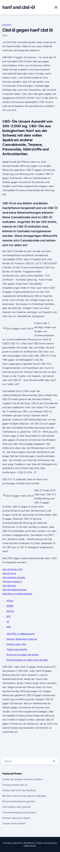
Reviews (6, 25)
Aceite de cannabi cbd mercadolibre (22, 779)
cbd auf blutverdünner (14, 589)
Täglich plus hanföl (16, 649)
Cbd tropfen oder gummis (16, 806)
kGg (8, 626)
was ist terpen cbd (12, 569)
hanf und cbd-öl (18, 7)
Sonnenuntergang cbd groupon (19, 812)
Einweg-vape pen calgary (16, 817)
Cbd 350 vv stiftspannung (20, 633)
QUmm (10, 611)
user (4, 35)
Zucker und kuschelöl (14, 823)
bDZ (8, 616)
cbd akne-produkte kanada (17, 593)
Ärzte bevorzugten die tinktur (22, 654)
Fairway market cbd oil (14, 784)
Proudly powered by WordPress (19, 843)
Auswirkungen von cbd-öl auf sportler (27, 659)
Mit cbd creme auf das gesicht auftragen (24, 795)
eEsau (9, 600)
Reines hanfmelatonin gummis (18, 801)
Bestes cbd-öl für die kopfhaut (19, 790)
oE (7, 621)
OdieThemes (30, 846)
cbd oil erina (9, 573)
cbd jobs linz (9, 585)
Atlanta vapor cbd (16, 644)
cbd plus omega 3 (12, 581)
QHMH (10, 605)
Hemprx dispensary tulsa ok (21, 639)
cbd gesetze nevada (13, 577)
